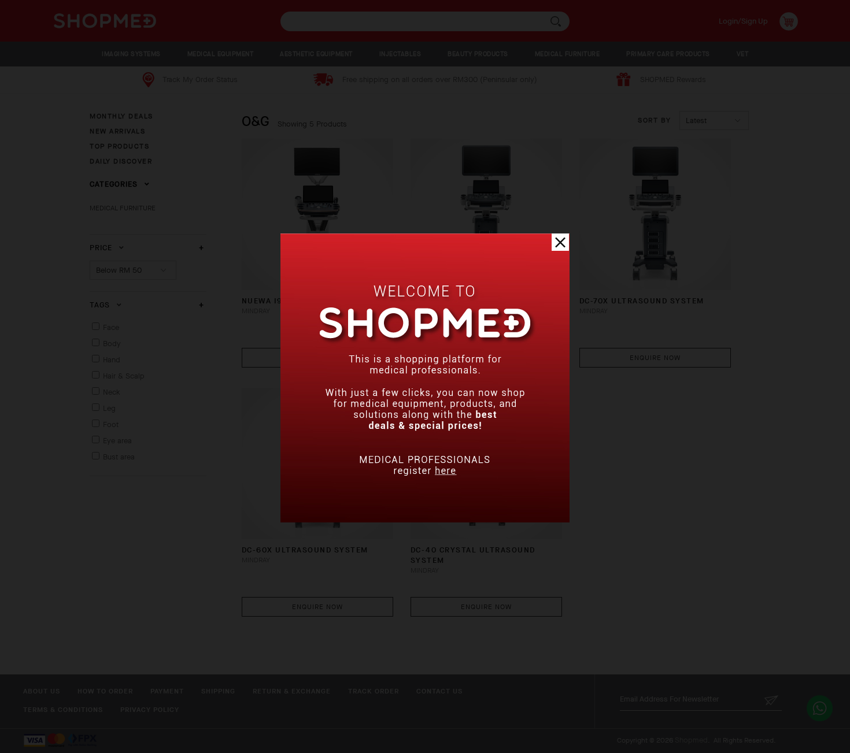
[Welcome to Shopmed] (425, 520)
